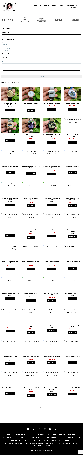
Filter (41, 76)
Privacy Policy (36, 437)
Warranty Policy (41, 440)
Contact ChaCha (70, 8)
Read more (30, 110)
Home (36, 5)
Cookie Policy (35, 445)
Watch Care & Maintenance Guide (39, 443)
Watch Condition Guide (12, 443)
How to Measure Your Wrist (68, 443)
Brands (55, 5)
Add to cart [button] (10, 110)
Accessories (45, 5)
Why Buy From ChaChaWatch (14, 437)
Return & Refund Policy (20, 440)
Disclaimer (49, 445)
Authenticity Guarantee (62, 440)
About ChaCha (21, 434)
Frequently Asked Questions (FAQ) (62, 434)
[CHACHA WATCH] (18, 6)
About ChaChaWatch (68, 5)
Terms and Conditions (54, 437)
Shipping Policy (73, 437)
